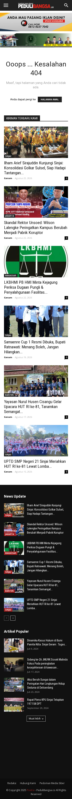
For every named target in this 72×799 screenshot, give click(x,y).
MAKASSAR (10, 275)
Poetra (30, 790)
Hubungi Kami (28, 783)
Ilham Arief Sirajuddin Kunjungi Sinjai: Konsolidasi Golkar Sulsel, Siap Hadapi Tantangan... (35, 168)
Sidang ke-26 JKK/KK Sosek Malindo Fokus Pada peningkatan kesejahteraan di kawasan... (47, 663)
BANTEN (9, 395)
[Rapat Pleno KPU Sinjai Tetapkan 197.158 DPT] (14, 705)
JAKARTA (9, 215)
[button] (66, 5)
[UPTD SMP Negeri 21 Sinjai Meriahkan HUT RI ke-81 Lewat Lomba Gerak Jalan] (36, 440)
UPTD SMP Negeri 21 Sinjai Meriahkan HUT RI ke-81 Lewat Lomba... (35, 464)
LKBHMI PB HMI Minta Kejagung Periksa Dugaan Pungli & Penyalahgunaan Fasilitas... (30, 287)
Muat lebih (35, 718)
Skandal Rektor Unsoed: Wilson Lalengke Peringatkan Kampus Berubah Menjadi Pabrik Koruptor (35, 227)
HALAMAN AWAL (50, 99)
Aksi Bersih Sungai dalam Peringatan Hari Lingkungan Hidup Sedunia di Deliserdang (46, 683)
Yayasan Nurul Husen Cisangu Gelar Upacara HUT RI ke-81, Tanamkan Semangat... (33, 406)
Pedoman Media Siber (52, 783)
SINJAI (8, 156)
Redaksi (11, 783)
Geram (8, 178)
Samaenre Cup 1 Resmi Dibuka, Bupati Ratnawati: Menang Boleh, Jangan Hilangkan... (34, 347)
